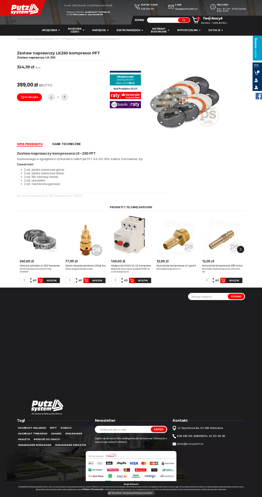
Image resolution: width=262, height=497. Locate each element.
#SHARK (56, 433)
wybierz (255, 48)
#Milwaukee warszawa (34, 444)
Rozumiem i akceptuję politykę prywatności (131, 492)
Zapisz (158, 429)
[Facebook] (259, 96)
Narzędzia (99, 30)
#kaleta (24, 439)
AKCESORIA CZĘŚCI (75, 30)
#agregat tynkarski (32, 433)
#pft (53, 427)
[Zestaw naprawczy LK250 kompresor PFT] (185, 91)
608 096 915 (147, 8)
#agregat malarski (32, 427)
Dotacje (214, 30)
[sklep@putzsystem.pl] (257, 66)
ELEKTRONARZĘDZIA (128, 30)
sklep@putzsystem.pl (186, 8)
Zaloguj (205, 23)
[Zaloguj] (257, 80)
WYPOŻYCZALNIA (187, 30)
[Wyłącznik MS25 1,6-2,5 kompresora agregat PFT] (131, 234)
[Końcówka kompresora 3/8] (222, 234)
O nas (67, 5)
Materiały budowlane (158, 30)
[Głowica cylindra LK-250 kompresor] (40, 234)
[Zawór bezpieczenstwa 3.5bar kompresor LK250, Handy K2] (85, 234)
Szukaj (236, 296)
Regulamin (79, 5)
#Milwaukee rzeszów (70, 444)
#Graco (66, 427)
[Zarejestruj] (257, 87)
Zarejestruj (220, 23)
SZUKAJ (139, 20)
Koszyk (52, 280)
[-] (51, 97)
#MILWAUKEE (73, 433)
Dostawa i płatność (100, 5)
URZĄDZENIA (49, 30)
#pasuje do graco (47, 439)
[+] (64, 97)
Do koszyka (31, 97)
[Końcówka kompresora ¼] (176, 234)
